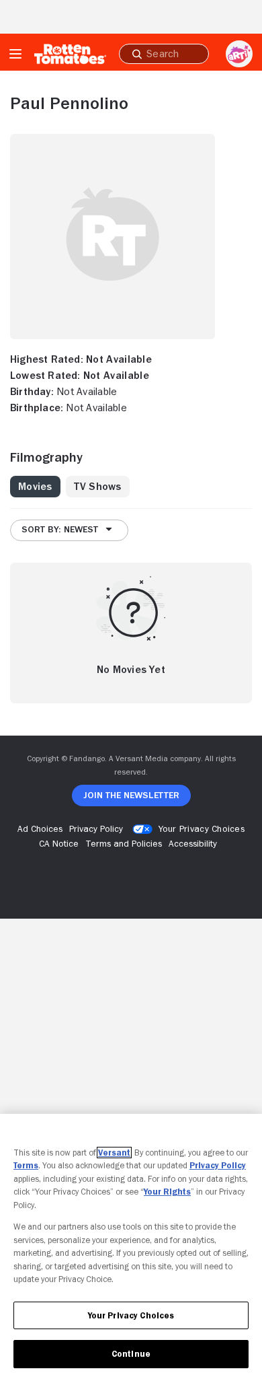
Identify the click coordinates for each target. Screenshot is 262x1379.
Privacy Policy (217, 1165)
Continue (131, 1353)
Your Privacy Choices (202, 828)
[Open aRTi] (239, 54)
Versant (114, 1152)
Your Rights (167, 1191)
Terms (25, 1165)
